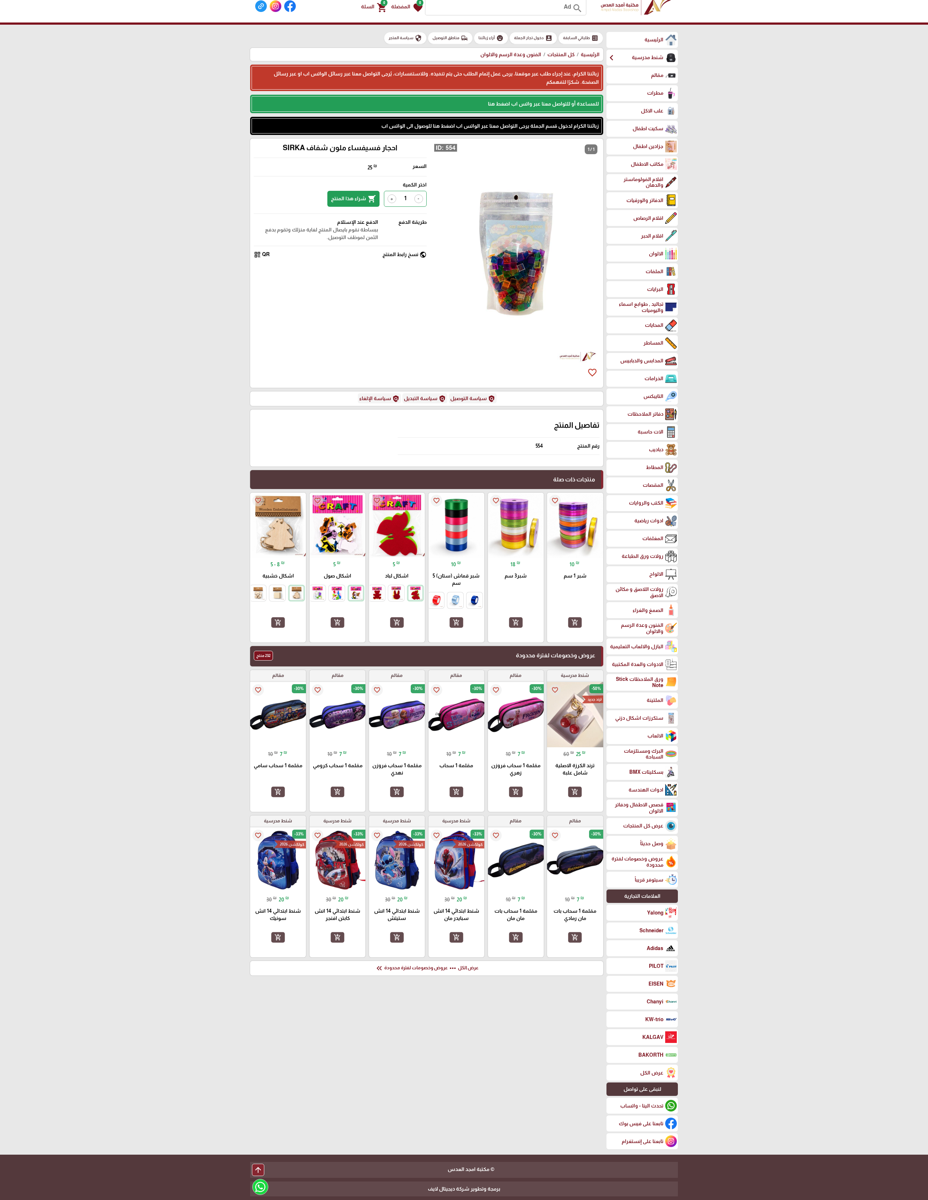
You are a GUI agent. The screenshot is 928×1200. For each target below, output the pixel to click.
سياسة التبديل (425, 398)
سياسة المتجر (405, 38)
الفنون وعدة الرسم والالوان (510, 54)
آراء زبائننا (491, 38)
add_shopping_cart (575, 622)
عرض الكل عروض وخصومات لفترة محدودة (426, 968)
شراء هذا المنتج (353, 198)
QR (262, 254)
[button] (407, 7)
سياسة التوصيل (472, 398)
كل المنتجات (561, 54)
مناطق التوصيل (450, 38)
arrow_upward (258, 1170)
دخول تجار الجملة (533, 38)
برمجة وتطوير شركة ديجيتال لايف (464, 1189)
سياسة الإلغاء (379, 398)
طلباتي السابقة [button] (580, 38)
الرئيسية (590, 54)
